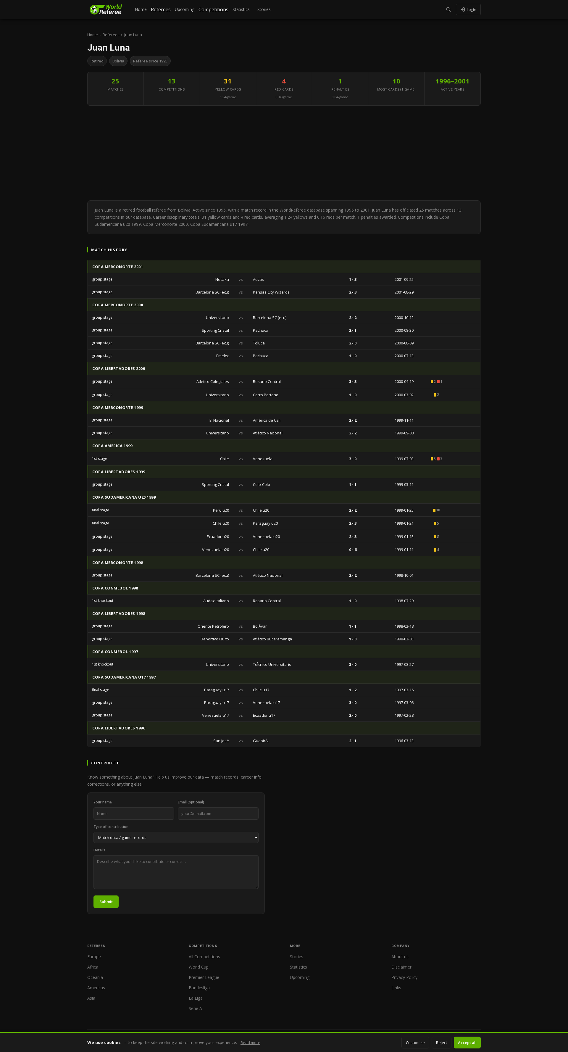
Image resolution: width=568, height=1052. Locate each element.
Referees (161, 9)
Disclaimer (401, 967)
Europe (94, 956)
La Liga (196, 998)
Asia (91, 998)
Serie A (195, 1008)
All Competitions (204, 956)
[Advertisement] (284, 153)
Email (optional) (191, 802)
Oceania (95, 977)
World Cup (199, 967)
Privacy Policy (404, 977)
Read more (250, 1042)
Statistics (241, 9)
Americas (96, 987)
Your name (102, 802)
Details (99, 850)
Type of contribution (110, 826)
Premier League (204, 977)
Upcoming (184, 9)
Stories (264, 9)
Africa (92, 967)
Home (141, 9)
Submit (106, 901)
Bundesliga (199, 987)
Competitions (213, 9)
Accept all (467, 1042)
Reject (441, 1042)
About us (400, 956)
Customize (415, 1042)
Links (396, 987)
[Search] (448, 9)
